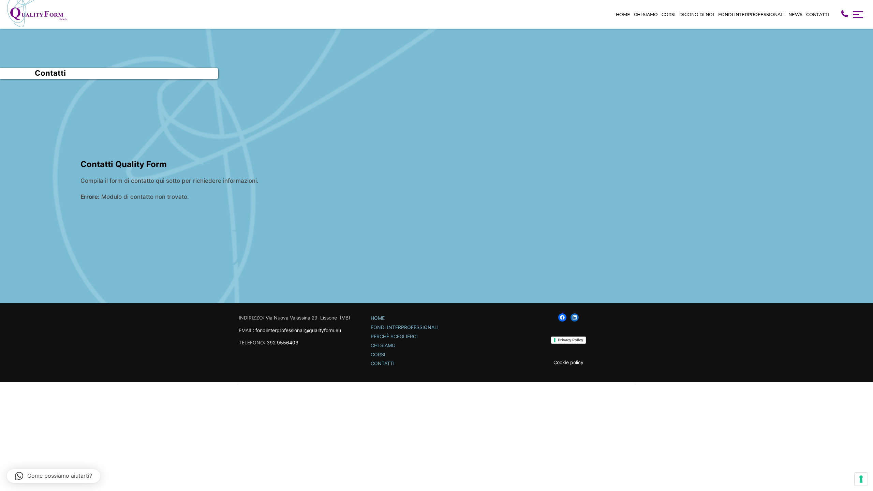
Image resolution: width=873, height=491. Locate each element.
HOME (623, 14)
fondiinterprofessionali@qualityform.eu (298, 330)
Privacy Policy (570, 340)
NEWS (795, 14)
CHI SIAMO (646, 14)
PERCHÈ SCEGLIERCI (394, 336)
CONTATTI (817, 14)
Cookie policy (568, 362)
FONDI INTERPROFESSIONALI (751, 14)
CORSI (669, 14)
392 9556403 (282, 342)
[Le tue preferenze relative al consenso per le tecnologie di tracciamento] (861, 479)
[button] (53, 476)
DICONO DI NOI (696, 14)
